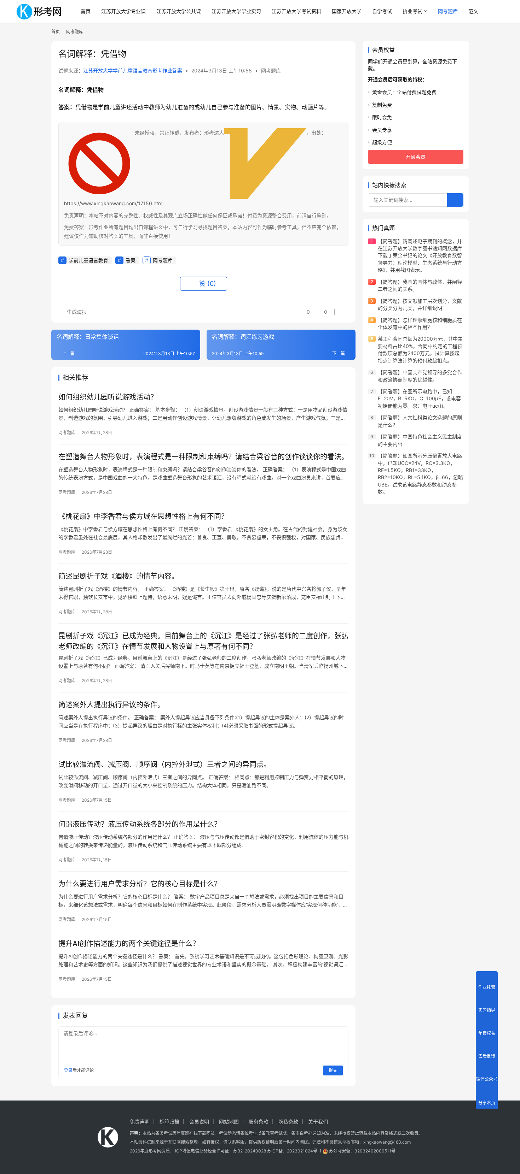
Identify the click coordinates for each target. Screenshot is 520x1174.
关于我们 (318, 1122)
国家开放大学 (347, 11)
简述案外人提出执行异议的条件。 (111, 705)
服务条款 (258, 1122)
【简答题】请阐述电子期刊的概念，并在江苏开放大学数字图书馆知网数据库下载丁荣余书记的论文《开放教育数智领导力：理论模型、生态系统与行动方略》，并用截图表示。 (420, 255)
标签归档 (169, 1122)
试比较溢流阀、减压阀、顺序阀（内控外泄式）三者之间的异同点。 (164, 764)
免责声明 (140, 1122)
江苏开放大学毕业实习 (236, 11)
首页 (86, 11)
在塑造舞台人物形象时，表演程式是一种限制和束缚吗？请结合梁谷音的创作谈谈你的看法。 (203, 457)
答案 (130, 260)
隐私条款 (288, 1122)
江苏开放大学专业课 (123, 11)
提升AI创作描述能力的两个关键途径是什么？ (129, 943)
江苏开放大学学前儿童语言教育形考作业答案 (132, 70)
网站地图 (229, 1122)
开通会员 (416, 157)
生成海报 (76, 312)
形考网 (155, 1151)
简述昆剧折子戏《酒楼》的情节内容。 (118, 576)
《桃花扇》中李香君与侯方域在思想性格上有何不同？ (143, 516)
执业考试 (412, 11)
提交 (333, 1070)
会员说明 (199, 1122)
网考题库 (448, 11)
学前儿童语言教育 (88, 260)
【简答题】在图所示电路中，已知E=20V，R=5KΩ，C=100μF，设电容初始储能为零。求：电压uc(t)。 (419, 398)
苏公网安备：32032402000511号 (362, 1151)
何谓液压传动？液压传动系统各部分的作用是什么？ (139, 824)
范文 (473, 11)
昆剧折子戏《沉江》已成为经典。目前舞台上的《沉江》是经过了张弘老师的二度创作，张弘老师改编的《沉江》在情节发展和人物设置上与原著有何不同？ (203, 641)
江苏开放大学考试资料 (296, 11)
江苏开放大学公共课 (178, 11)
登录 (68, 1070)
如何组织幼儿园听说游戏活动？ (107, 397)
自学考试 (382, 11)
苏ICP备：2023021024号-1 (294, 1151)
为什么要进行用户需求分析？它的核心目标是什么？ (139, 884)
